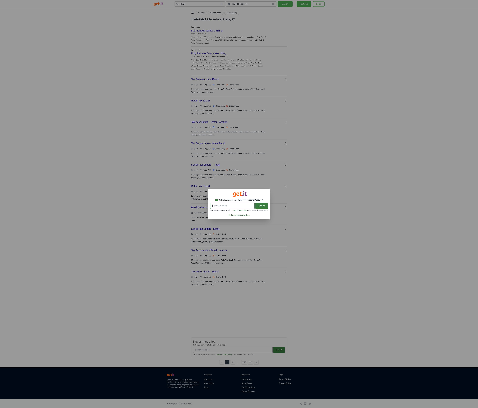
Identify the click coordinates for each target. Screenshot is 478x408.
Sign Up (261, 206)
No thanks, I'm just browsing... (239, 215)
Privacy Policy (242, 210)
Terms (234, 210)
